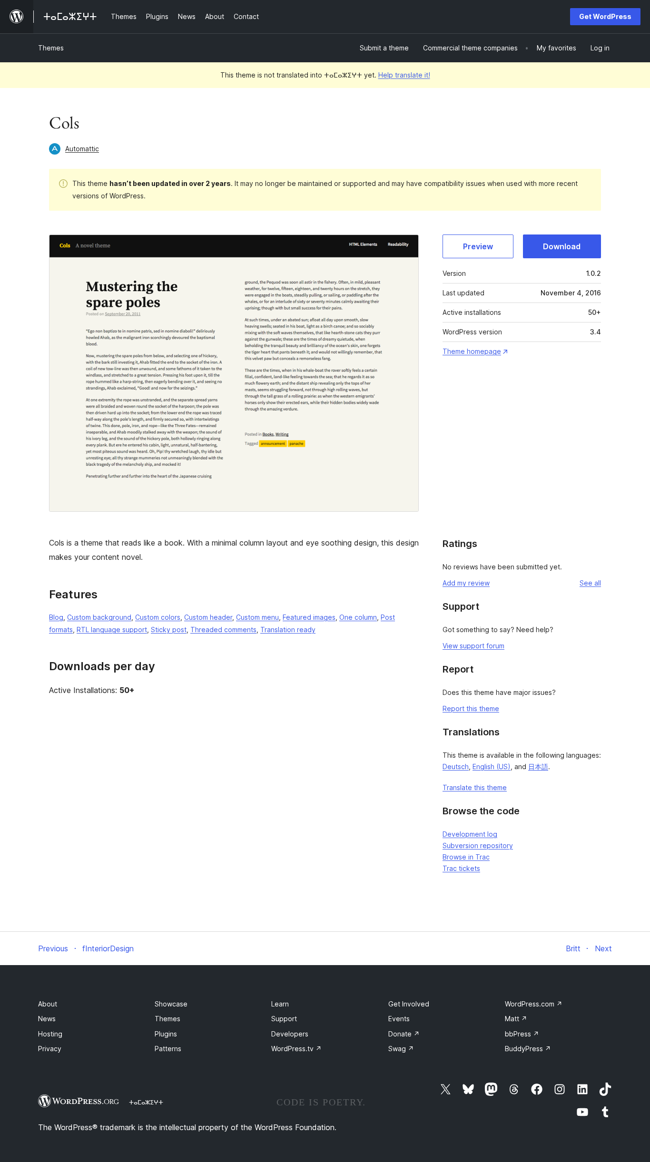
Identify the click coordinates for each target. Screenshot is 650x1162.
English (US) (492, 766)
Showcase (171, 1004)
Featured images (309, 617)
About (47, 1004)
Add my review (466, 583)
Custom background (99, 617)
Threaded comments (223, 629)
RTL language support (112, 629)
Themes (51, 48)
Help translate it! (404, 75)
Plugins (166, 1034)
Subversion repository (478, 845)
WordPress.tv (296, 1049)
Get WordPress (605, 16)
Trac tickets (461, 868)
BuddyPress (528, 1049)
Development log (470, 834)
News (47, 1019)
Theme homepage (472, 351)
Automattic (82, 149)
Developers (289, 1034)
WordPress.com (533, 1004)
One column (358, 617)
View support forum (473, 646)
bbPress (522, 1034)
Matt (516, 1019)
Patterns (168, 1049)
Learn (280, 1004)
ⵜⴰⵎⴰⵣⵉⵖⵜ (146, 1102)
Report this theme (471, 708)
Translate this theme (475, 787)
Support (284, 1019)
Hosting (50, 1034)
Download (562, 246)
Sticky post (169, 629)
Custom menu (257, 617)
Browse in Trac (466, 857)
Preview (478, 246)
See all (590, 583)
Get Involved (408, 1004)
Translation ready (287, 629)
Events (399, 1019)
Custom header (208, 617)
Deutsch (456, 766)
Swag (401, 1049)
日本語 (538, 766)
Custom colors (157, 617)
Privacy (49, 1049)
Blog (56, 617)
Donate (404, 1034)
